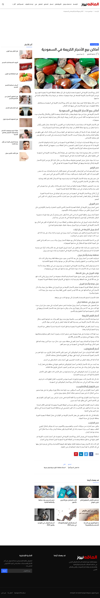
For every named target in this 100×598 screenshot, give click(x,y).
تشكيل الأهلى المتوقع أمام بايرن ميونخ (89, 501)
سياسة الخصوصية (19, 593)
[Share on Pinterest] (76, 454)
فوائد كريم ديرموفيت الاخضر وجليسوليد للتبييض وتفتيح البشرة (9, 132)
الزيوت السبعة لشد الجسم (10, 62)
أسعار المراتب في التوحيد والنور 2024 (46, 524)
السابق (69, 464)
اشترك (4, 571)
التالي (64, 464)
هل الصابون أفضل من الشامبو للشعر (11, 97)
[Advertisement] (50, 28)
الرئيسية (75, 4)
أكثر (15, 4)
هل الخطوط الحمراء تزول (10, 119)
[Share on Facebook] (91, 454)
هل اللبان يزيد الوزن (12, 51)
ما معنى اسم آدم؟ (73, 467)
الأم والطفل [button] (58, 4)
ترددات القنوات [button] (29, 4)
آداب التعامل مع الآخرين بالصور (68, 501)
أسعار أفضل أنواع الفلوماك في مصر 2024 (67, 524)
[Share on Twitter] (86, 454)
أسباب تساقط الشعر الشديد (11, 86)
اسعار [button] (51, 4)
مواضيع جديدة (88, 11)
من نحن (3, 593)
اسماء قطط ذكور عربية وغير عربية (54, 467)
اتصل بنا (10, 593)
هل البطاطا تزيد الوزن (11, 74)
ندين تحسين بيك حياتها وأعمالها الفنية (46, 501)
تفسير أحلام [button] (20, 4)
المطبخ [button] (40, 4)
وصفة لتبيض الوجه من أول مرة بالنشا (10, 143)
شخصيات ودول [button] (67, 4)
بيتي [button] (36, 4)
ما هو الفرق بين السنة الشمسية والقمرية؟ (91, 524)
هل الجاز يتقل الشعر (12, 108)
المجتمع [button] (46, 4)
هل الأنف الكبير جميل (11, 153)
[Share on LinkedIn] (81, 454)
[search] (3, 4)
